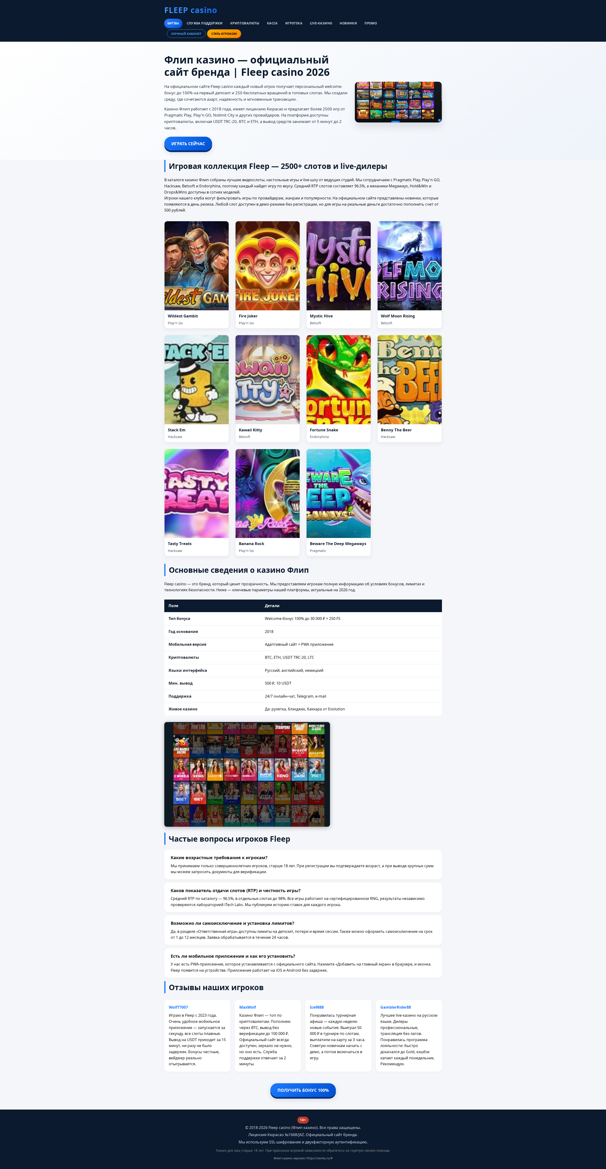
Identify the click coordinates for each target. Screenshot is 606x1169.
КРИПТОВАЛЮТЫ (244, 23)
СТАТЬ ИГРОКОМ (224, 34)
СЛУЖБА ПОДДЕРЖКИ (205, 23)
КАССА (272, 23)
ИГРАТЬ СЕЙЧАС (188, 143)
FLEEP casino (190, 10)
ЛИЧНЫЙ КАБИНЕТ (186, 34)
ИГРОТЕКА (293, 23)
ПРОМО (371, 23)
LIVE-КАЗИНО (321, 23)
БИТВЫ (173, 23)
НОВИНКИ (348, 23)
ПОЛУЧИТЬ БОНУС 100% (303, 1090)
